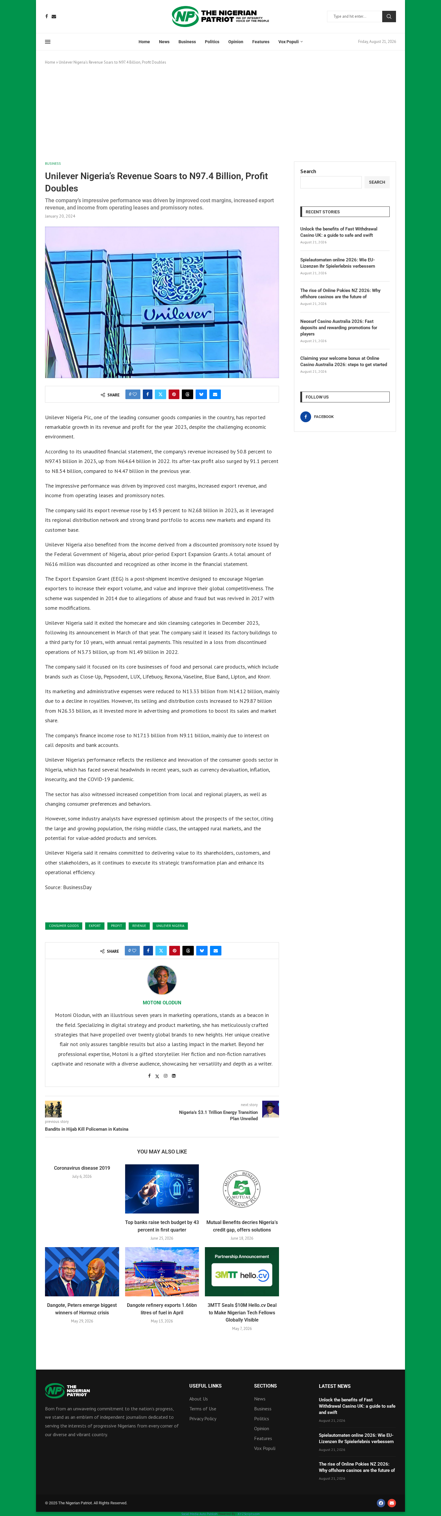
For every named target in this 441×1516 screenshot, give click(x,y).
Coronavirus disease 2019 (82, 1168)
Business (187, 41)
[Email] (53, 16)
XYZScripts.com (249, 1514)
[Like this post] (135, 394)
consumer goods (64, 926)
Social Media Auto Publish (199, 1514)
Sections (265, 1386)
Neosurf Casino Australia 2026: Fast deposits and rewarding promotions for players (338, 328)
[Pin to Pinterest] (174, 394)
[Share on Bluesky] (201, 394)
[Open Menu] (47, 41)
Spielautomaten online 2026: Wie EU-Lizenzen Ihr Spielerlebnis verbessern (337, 263)
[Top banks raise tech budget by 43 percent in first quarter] (162, 1189)
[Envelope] (392, 1503)
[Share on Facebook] (147, 394)
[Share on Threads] (187, 394)
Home (144, 41)
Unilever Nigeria (170, 926)
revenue (139, 926)
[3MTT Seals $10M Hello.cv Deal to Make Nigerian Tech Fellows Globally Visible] (242, 1271)
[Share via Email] (215, 394)
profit (116, 926)
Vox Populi (288, 41)
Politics (212, 41)
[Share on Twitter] (160, 394)
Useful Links (205, 1386)
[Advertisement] (220, 113)
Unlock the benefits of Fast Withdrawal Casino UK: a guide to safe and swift (338, 232)
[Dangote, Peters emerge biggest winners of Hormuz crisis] (82, 1271)
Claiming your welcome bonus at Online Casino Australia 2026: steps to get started (343, 361)
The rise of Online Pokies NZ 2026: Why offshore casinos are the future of (340, 293)
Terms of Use (202, 1408)
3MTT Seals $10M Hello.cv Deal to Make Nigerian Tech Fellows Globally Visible (242, 1312)
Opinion (235, 41)
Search (389, 16)
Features (260, 41)
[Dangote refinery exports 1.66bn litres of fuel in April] (162, 1271)
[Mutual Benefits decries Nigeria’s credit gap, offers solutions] (242, 1189)
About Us (198, 1398)
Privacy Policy (202, 1418)
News (164, 41)
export (95, 926)
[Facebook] (46, 16)
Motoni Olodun (162, 1003)
